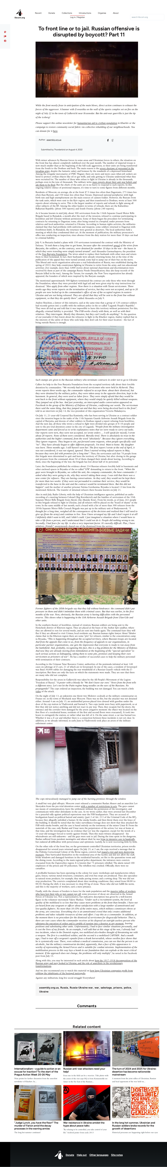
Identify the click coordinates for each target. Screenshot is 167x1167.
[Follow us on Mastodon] (5, 32)
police (127, 987)
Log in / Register (77, 17)
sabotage (106, 987)
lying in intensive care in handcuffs (118, 839)
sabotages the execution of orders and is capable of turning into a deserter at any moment (80, 923)
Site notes (117, 1154)
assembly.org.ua (54, 140)
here (55, 131)
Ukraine (43, 991)
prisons (117, 987)
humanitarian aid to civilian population (97, 123)
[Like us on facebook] (5, 40)
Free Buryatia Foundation (54, 254)
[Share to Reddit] (112, 140)
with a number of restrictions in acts (99, 806)
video (38, 691)
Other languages (98, 1154)
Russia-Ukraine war (81, 987)
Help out (82, 1154)
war (97, 987)
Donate (70, 1154)
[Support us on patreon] (5, 36)
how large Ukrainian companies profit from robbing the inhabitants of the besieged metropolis (84, 972)
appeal (117, 245)
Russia (64, 987)
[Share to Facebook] (108, 140)
